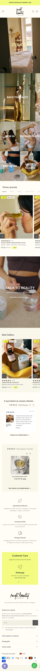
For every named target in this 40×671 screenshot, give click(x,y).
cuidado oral (29, 191)
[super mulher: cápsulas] (17, 358)
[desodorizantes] (30, 136)
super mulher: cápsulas (10, 381)
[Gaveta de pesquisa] (33, 11)
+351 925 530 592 (20, 578)
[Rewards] (5, 666)
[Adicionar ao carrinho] (2, 236)
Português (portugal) (8, 654)
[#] (20, 45)
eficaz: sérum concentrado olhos (13, 241)
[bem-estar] (10, 166)
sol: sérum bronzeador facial (8, 425)
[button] (27, 453)
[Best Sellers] (30, 166)
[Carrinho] (37, 11)
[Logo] (20, 11)
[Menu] (3, 11)
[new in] (10, 136)
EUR (23, 654)
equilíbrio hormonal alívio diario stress (12, 384)
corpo (12, 191)
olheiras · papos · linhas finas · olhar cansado (13, 244)
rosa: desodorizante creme (19, 476)
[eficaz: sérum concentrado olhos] (16, 217)
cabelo (19, 191)
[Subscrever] (35, 622)
